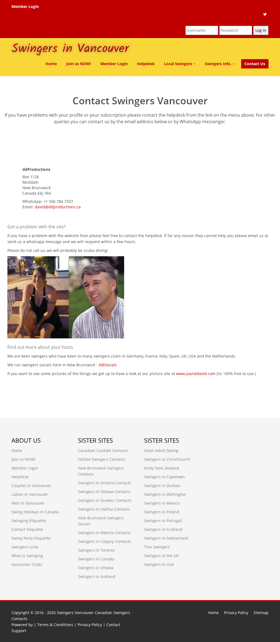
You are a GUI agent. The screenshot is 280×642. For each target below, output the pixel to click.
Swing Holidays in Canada (35, 511)
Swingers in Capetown (164, 476)
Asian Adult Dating (161, 450)
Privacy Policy (236, 612)
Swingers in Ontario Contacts (104, 482)
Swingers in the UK (161, 555)
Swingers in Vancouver (70, 49)
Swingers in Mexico (161, 503)
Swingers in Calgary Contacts (104, 541)
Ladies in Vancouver (29, 494)
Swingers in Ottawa (95, 567)
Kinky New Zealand (161, 468)
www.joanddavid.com (195, 373)
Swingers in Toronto (96, 550)
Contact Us (254, 63)
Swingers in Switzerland (166, 538)
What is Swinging (27, 555)
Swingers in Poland (161, 511)
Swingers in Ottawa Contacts (104, 491)
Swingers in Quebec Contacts (105, 500)
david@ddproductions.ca (58, 206)
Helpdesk (146, 63)
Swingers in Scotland (163, 529)
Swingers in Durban (162, 485)
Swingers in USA (159, 564)
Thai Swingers (157, 546)
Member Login (25, 6)
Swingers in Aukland (96, 576)
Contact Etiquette (27, 529)
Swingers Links (25, 546)
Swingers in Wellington (165, 494)
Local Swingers (178, 63)
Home (51, 63)
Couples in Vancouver (31, 485)
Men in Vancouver (28, 503)
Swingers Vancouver (75, 612)
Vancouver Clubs (26, 564)
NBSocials (108, 364)
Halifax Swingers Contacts (101, 459)
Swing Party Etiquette (31, 538)
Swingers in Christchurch (167, 459)
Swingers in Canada (96, 559)
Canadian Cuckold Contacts (103, 450)
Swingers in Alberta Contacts (104, 532)
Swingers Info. (219, 63)
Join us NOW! (78, 63)
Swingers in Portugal (163, 520)
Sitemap (261, 612)
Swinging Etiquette (28, 520)
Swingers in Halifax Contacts (104, 509)
